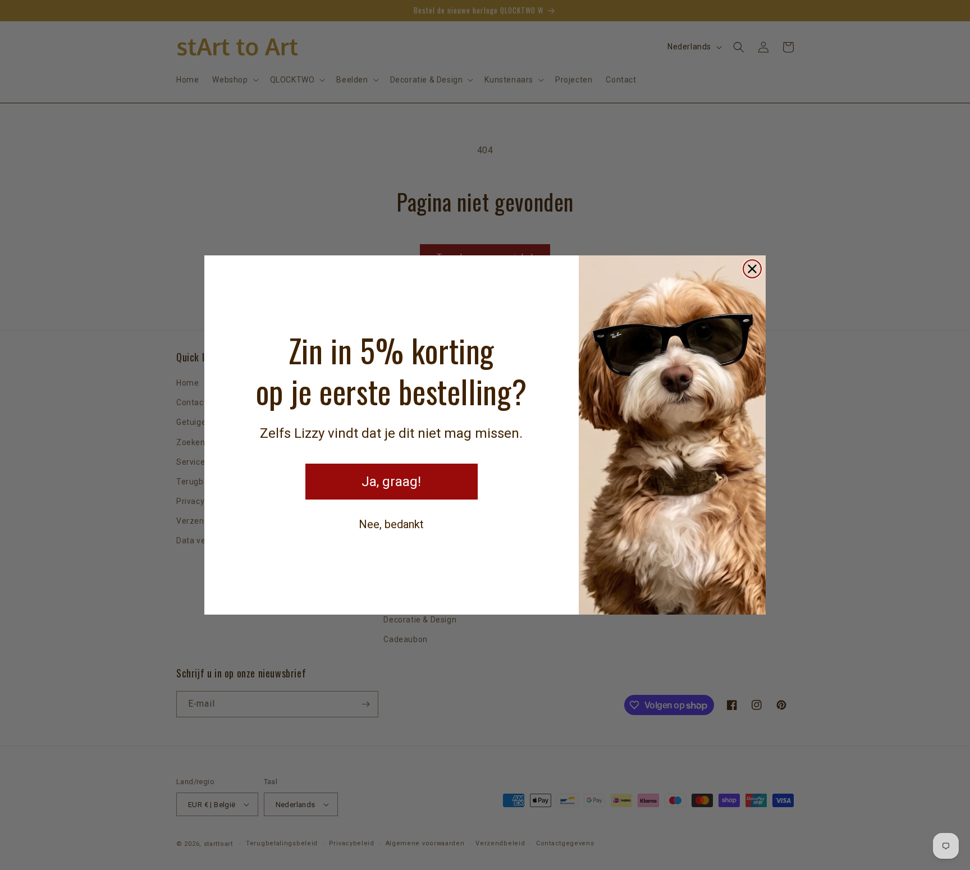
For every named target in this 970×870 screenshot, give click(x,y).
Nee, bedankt (391, 524)
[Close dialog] (752, 269)
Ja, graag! (391, 481)
